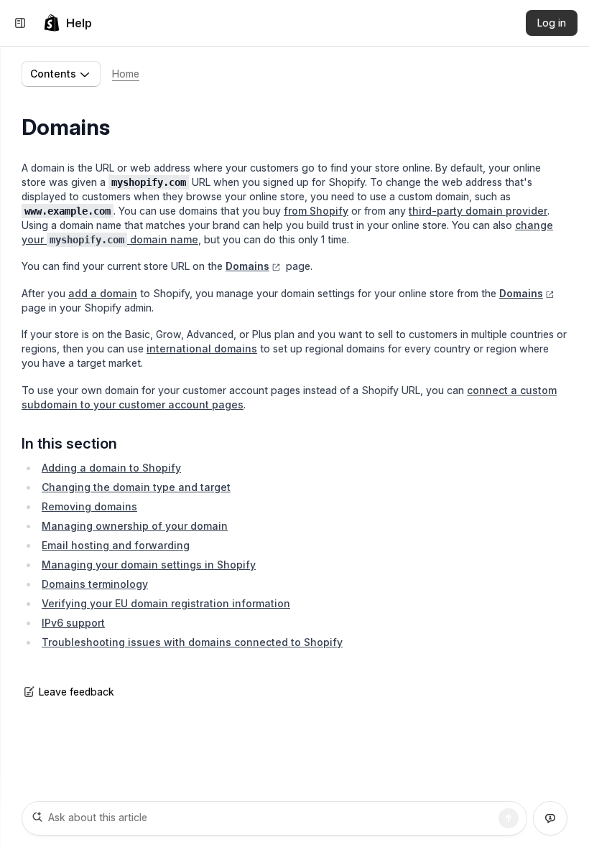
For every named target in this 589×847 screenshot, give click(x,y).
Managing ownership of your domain (135, 526)
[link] (67, 23)
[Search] (508, 818)
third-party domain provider (478, 211)
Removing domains (89, 506)
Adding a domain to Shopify (111, 468)
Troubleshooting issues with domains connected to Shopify (192, 642)
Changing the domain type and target (136, 487)
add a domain (102, 293)
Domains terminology (95, 584)
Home (125, 73)
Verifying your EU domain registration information (166, 603)
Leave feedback (76, 691)
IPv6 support (73, 623)
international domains (202, 348)
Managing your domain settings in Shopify (149, 564)
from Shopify (316, 211)
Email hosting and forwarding (116, 545)
